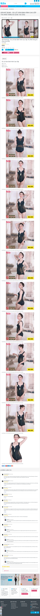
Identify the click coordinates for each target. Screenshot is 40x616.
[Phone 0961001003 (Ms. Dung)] (1, 608)
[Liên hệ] (1, 615)
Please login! (7, 570)
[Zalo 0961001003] (35, 612)
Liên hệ (24, 6)
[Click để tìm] (25, 3)
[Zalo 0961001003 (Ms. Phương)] (1, 610)
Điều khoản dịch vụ (13, 603)
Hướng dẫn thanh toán (24, 604)
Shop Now (10, 579)
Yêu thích (16, 49)
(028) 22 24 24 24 (25, 593)
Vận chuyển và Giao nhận (14, 607)
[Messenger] (38, 612)
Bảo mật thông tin (13, 604)
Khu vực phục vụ (13, 608)
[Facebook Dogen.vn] (31, 612)
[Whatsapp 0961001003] (33, 612)
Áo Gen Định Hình (11, 9)
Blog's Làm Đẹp (19, 6)
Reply (5, 478)
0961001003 (5, 52)
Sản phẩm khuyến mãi (12, 6)
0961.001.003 (35, 590)
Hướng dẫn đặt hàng (24, 603)
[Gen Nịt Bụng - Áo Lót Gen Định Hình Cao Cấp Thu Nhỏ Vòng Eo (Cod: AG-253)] (10, 29)
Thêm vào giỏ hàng (11, 49)
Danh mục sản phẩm (4, 6)
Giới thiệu (2, 603)
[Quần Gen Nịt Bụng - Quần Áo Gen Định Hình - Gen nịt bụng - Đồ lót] (3, 3)
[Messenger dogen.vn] (1, 613)
